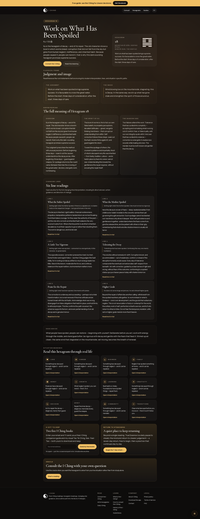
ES (154, 10)
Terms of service (149, 500)
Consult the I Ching (52, 64)
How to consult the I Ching (118, 503)
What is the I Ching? (117, 498)
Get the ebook (120, 3)
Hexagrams (136, 10)
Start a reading (53, 476)
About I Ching (133, 497)
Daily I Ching (101, 505)
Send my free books (87, 447)
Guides (146, 10)
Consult (127, 10)
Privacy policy (148, 497)
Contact (131, 503)
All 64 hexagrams (103, 502)
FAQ (145, 503)
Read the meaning (71, 64)
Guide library (117, 513)
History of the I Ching (118, 509)
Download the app (135, 500)
